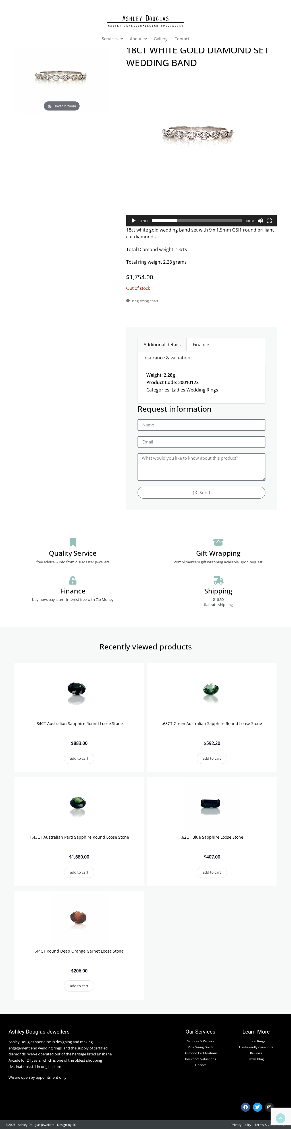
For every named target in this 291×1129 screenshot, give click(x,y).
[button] (201, 151)
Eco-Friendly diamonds (256, 1047)
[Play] (133, 221)
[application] (201, 151)
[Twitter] (257, 1107)
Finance (200, 1065)
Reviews (256, 1053)
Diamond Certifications (200, 1053)
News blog (256, 1059)
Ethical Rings (256, 1041)
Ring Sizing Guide (200, 1047)
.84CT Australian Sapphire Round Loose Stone (79, 723)
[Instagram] (269, 1107)
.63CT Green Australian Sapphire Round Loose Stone (212, 723)
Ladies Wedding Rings (195, 390)
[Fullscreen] (269, 221)
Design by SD (66, 1124)
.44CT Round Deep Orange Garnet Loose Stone (79, 951)
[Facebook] (245, 1107)
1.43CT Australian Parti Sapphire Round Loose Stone (79, 837)
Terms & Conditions (269, 1124)
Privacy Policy (241, 1124)
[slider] (197, 220)
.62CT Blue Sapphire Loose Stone (212, 837)
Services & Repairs (200, 1041)
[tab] (162, 344)
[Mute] (260, 221)
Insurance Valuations (200, 1059)
